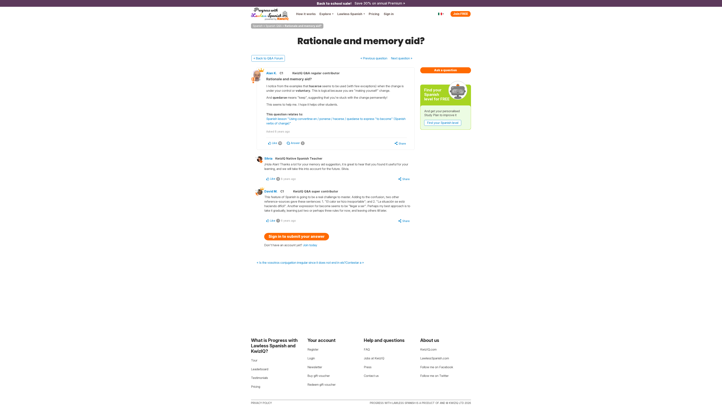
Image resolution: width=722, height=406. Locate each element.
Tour (254, 360)
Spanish (258, 25)
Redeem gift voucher (321, 384)
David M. (271, 191)
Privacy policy (261, 402)
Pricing (374, 14)
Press (368, 367)
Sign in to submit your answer (296, 236)
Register (313, 349)
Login (311, 358)
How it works (306, 14)
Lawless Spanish (349, 14)
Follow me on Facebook (436, 367)
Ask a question (445, 70)
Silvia (268, 158)
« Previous (373, 58)
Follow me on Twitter (434, 376)
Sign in (389, 14)
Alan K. (271, 73)
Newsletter (314, 367)
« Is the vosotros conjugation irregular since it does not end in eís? (301, 262)
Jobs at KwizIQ (374, 358)
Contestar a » (355, 262)
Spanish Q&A (274, 25)
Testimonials (259, 378)
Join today (310, 245)
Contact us (371, 376)
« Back (268, 58)
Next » (401, 58)
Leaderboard (259, 369)
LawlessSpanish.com (434, 358)
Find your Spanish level (442, 123)
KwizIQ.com (428, 349)
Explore (325, 14)
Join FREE (460, 14)
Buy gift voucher (318, 376)
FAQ (367, 349)
